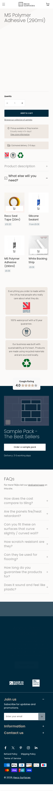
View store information (20, 134)
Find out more (26, 665)
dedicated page (36, 484)
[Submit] (41, 716)
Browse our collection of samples (18, 119)
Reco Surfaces (21, 777)
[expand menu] (4, 4)
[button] (48, 4)
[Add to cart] (14, 208)
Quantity (8, 96)
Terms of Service (12, 758)
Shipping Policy (28, 754)
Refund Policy (10, 754)
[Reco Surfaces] (26, 4)
